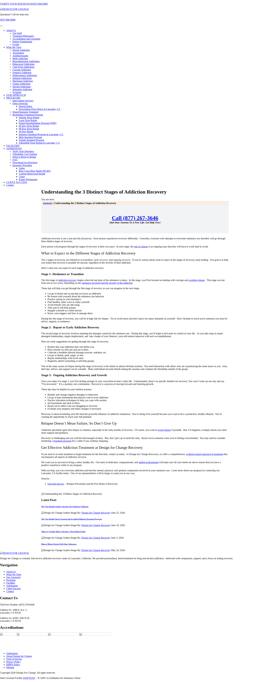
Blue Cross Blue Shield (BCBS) (35, 171)
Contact (10, 185)
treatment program (62, 441)
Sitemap (10, 667)
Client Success (13, 588)
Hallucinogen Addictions (24, 75)
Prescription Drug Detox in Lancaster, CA (39, 109)
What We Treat (13, 47)
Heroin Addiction (21, 50)
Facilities (10, 582)
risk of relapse (141, 246)
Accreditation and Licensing (26, 38)
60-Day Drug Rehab (29, 126)
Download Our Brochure (24, 162)
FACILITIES (13, 145)
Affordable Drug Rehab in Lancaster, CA (39, 143)
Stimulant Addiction (22, 89)
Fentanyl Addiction (21, 72)
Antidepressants (20, 55)
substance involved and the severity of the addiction (107, 283)
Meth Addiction (20, 58)
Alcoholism (18, 53)
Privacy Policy (13, 661)
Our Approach (13, 577)
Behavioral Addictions (23, 64)
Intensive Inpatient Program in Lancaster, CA (41, 134)
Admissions (12, 585)
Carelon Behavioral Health (32, 173)
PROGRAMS (13, 98)
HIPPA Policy (13, 664)
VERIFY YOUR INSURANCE (16, 3)
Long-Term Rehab (28, 120)
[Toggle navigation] (1, 25)
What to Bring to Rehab (24, 157)
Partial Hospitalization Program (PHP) (37, 123)
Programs (11, 580)
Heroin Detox (25, 106)
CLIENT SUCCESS (16, 182)
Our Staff (17, 33)
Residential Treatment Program (27, 114)
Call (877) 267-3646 (135, 218)
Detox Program (20, 103)
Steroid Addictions (21, 86)
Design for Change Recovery (96, 512)
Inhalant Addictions (22, 78)
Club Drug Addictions (23, 67)
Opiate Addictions (21, 83)
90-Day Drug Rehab (29, 128)
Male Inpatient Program (30, 137)
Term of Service (14, 659)
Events (15, 44)
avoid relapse (164, 430)
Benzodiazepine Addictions (26, 61)
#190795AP (29, 678)
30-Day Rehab (26, 131)
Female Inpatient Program (31, 140)
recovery (47, 203)
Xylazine (16, 92)
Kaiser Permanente (28, 179)
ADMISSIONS (14, 148)
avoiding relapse (197, 280)
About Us (11, 30)
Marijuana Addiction (22, 81)
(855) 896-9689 (40, 3)
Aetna (22, 168)
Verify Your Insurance (23, 151)
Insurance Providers (22, 165)
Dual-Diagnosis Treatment (25, 112)
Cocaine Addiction (21, 69)
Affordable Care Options (24, 154)
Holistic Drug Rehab (29, 117)
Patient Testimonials (22, 41)
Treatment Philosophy (23, 36)
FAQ (15, 159)
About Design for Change (19, 656)
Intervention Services (22, 100)
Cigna (22, 176)
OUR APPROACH (16, 95)
